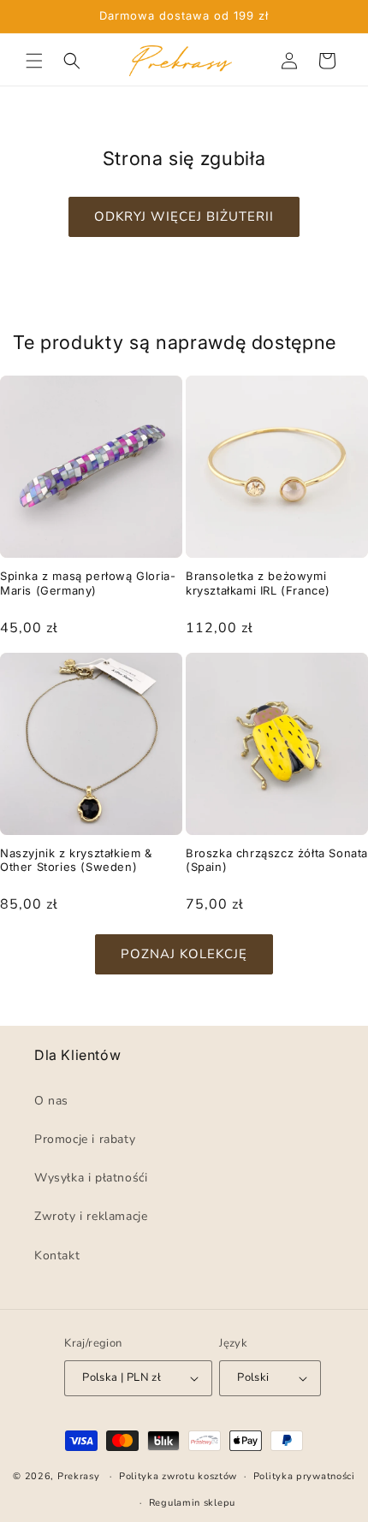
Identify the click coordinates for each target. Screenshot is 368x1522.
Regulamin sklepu (192, 1502)
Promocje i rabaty (84, 1139)
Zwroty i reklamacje (90, 1217)
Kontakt (57, 1255)
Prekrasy (78, 1476)
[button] (34, 61)
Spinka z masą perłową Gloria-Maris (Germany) (87, 583)
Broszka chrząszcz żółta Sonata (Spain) (277, 860)
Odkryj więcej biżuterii (184, 216)
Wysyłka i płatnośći (90, 1178)
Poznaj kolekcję (184, 953)
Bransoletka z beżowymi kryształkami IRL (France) (258, 583)
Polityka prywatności (304, 1477)
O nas (51, 1101)
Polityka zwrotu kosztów (178, 1477)
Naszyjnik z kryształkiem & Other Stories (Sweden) (76, 860)
